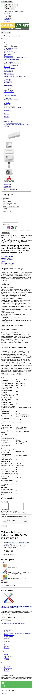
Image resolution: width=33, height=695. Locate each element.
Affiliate (6, 658)
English (12, 8)
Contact (6, 114)
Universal (7, 67)
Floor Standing (8, 54)
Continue (3, 526)
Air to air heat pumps (11, 48)
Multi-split (9, 79)
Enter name (6, 198)
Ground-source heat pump (11, 59)
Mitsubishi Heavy (9, 623)
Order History (8, 668)
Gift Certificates (8, 656)
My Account (7, 666)
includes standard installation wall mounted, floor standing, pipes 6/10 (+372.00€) (16, 573)
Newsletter (7, 671)
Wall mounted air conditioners (12, 63)
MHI (16, 623)
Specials (6, 659)
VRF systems (8, 85)
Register (10, 15)
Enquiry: (5, 208)
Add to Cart (4, 582)
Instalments (7, 110)
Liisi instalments (8, 636)
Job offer (6, 117)
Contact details (8, 630)
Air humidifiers (8, 90)
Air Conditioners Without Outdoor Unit (15, 76)
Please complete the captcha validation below (14, 516)
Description (7, 184)
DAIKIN (6, 638)
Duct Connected (8, 56)
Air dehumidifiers (9, 92)
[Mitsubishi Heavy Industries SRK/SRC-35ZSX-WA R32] (14, 141)
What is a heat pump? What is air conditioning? (17, 633)
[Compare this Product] (10, 620)
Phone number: (7, 205)
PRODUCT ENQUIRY (11, 189)
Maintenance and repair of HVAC (13, 107)
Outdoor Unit (8, 81)
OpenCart (10, 675)
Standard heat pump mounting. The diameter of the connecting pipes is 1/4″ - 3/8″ (16, 606)
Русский (13, 6)
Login (9, 16)
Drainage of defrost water (11, 99)
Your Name (4, 502)
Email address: (7, 201)
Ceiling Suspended (9, 53)
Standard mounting (9, 106)
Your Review (4, 509)
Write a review (11, 585)
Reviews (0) (7, 187)
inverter (23, 623)
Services (8, 103)
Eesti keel (14, 5)
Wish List (7, 669)
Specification (7, 186)
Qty (2, 580)
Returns (6, 646)
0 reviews (3, 585)
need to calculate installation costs (16, 578)
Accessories (9, 98)
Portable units (8, 73)
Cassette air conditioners (11, 65)
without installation (12, 567)
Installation (7, 104)
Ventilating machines (10, 95)
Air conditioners (10, 62)
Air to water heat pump (10, 46)
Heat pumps (9, 45)
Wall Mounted (8, 49)
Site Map (6, 648)
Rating (2, 513)
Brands (6, 654)
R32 (19, 623)
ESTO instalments (9, 635)
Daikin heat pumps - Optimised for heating (16, 57)
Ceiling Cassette (8, 51)
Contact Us (7, 645)
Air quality (9, 89)
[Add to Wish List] (9, 620)
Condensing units (9, 74)
